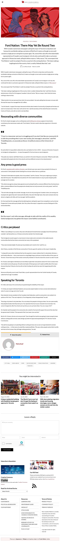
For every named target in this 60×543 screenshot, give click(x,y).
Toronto (30, 365)
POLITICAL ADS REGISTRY (8, 504)
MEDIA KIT (24, 507)
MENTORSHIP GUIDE (27, 504)
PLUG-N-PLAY (25, 529)
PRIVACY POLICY (47, 501)
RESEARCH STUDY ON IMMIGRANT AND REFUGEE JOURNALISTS (29, 524)
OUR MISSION (5, 501)
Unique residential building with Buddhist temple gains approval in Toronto (10, 401)
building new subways (35, 121)
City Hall (7, 363)
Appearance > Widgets (21, 539)
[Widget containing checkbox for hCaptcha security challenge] (13, 443)
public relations (43, 363)
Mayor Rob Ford (31, 363)
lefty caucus (52, 83)
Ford (22, 363)
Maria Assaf (28, 66)
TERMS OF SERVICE (47, 507)
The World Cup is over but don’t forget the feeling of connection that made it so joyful (29, 402)
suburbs (52, 363)
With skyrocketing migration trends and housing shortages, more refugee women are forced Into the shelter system (49, 403)
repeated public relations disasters (15, 169)
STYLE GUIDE (25, 510)
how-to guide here (50, 479)
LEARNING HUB (25, 501)
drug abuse (15, 363)
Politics (25, 41)
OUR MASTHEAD (6, 507)
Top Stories (33, 41)
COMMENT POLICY (47, 504)
